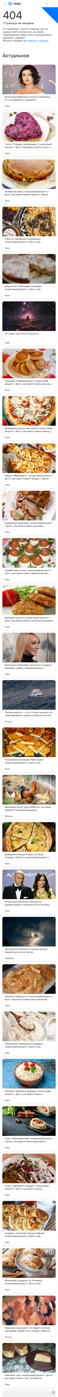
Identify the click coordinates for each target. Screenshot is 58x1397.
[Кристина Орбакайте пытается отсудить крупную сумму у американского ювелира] (29, 655)
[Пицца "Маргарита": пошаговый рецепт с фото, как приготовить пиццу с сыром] (29, 465)
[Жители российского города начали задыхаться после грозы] (29, 939)
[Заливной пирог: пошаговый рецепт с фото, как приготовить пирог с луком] (29, 181)
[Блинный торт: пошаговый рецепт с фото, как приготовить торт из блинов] (29, 1365)
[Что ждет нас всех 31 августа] (29, 323)
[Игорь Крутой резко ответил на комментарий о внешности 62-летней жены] (29, 892)
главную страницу (37, 40)
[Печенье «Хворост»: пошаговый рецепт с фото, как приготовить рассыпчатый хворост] (29, 986)
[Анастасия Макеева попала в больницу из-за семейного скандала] (29, 87)
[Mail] (10, 3)
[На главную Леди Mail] (16, 3)
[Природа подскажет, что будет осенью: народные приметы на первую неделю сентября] (29, 1318)
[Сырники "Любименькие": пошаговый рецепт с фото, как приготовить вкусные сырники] (29, 371)
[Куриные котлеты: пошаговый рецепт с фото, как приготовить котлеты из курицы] (29, 607)
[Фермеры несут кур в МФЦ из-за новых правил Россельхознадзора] (29, 797)
